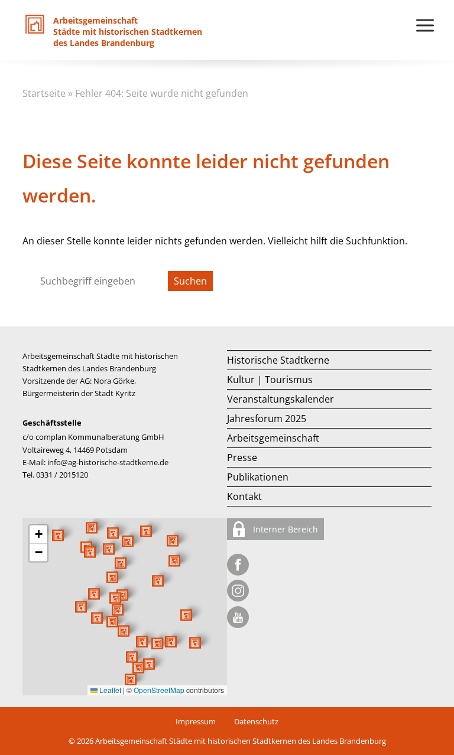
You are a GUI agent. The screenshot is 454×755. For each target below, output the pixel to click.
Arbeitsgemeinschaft (273, 438)
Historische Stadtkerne (278, 360)
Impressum (196, 721)
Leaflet (109, 690)
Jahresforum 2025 (266, 418)
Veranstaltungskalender (280, 399)
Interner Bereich (284, 529)
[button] (158, 581)
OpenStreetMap (159, 690)
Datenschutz (256, 721)
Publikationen (257, 476)
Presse (242, 457)
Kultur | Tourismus (270, 379)
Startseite (44, 93)
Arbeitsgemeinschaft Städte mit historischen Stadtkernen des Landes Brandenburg (240, 741)
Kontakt (244, 496)
